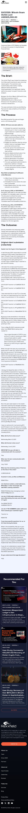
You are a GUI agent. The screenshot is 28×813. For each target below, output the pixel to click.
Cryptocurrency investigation (11, 607)
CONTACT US (14, 744)
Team (2, 754)
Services (3, 787)
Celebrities (4, 774)
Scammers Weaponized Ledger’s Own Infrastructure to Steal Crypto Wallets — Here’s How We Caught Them (12, 615)
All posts (14, 710)
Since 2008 (4, 758)
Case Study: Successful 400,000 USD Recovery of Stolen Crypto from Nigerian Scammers (13, 654)
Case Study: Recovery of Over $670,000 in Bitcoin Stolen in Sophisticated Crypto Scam (13, 694)
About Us (4, 750)
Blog (2, 791)
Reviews (3, 778)
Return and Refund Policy (7, 800)
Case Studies (5, 21)
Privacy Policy (4, 797)
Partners (3, 761)
